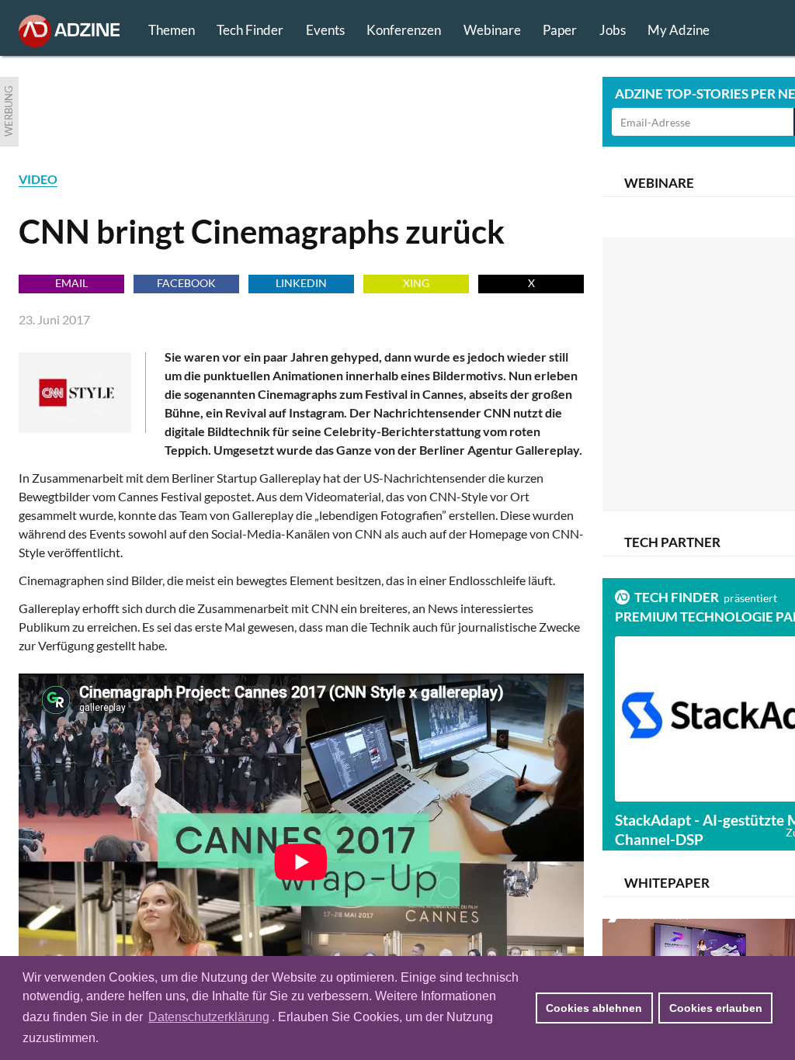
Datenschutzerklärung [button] (208, 1017)
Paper (560, 30)
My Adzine (678, 30)
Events (325, 30)
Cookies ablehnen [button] (594, 1008)
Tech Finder (250, 30)
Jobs (612, 30)
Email (71, 282)
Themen (171, 30)
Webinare (492, 30)
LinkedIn (301, 282)
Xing (416, 282)
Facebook (186, 282)
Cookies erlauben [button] (715, 1008)
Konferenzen (403, 30)
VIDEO (38, 178)
